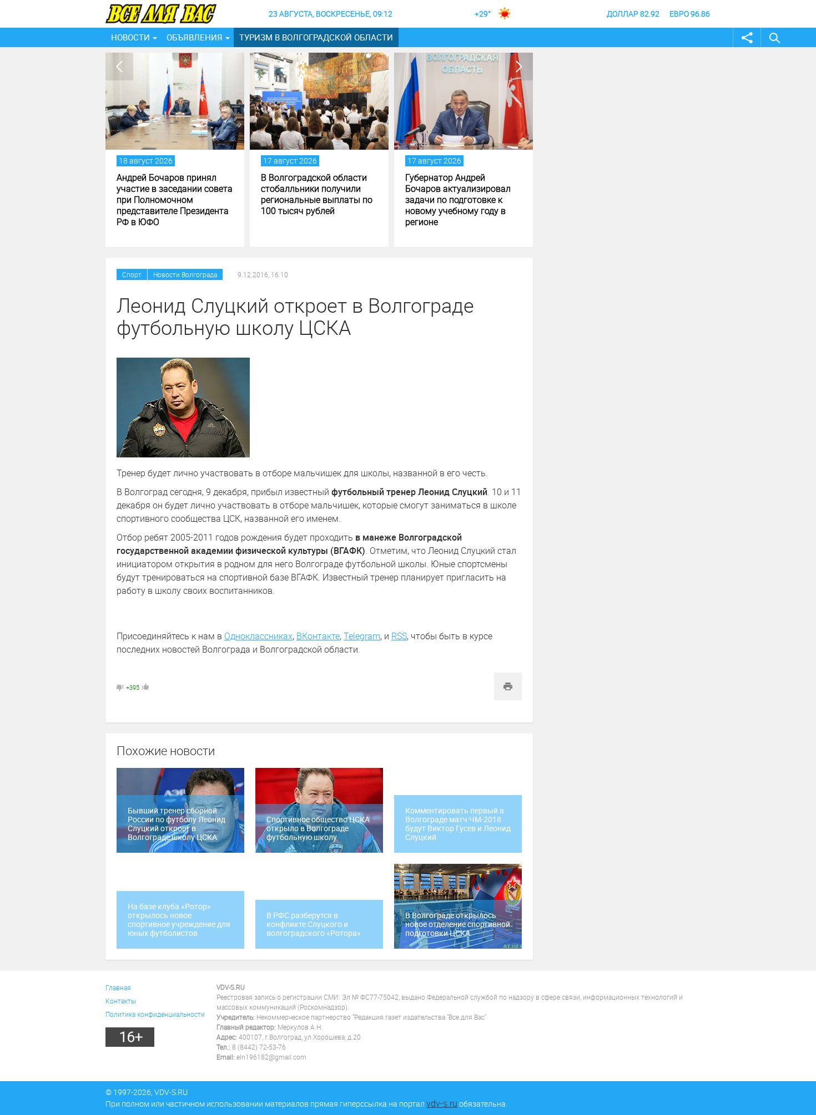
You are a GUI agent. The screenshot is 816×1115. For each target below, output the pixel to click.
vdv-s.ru (441, 1103)
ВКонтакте (318, 636)
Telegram (362, 636)
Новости (130, 37)
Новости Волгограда (185, 274)
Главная (118, 987)
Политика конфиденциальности (155, 1014)
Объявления (195, 37)
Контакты (120, 1000)
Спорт (132, 274)
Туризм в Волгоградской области (316, 37)
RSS (399, 636)
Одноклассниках (258, 636)
